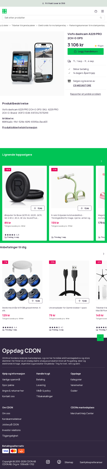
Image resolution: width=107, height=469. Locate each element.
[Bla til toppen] (100, 337)
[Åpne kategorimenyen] (102, 11)
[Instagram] (47, 461)
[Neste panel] (101, 161)
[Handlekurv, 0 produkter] (96, 11)
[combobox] (53, 17)
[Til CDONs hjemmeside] (4, 11)
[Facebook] (59, 461)
